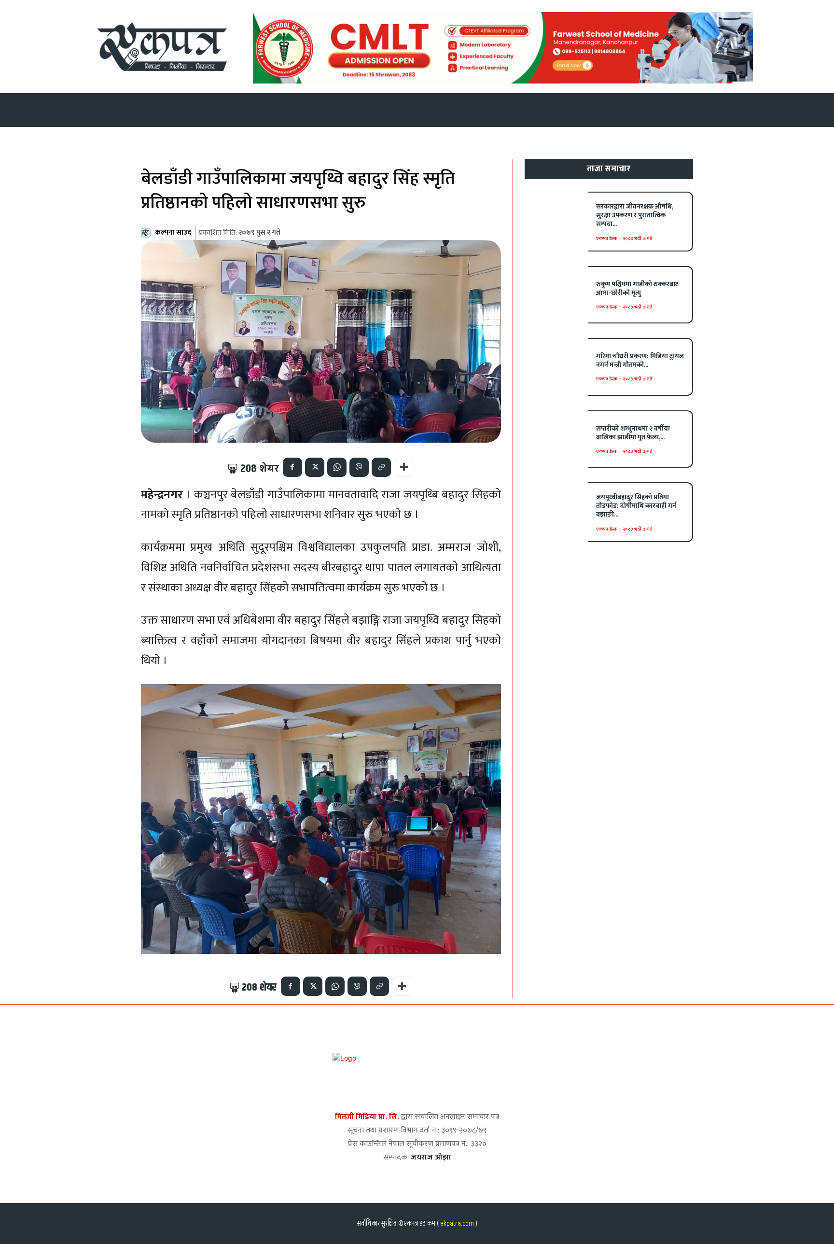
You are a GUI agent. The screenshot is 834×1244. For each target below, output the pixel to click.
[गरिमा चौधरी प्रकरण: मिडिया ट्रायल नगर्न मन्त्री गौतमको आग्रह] (557, 366)
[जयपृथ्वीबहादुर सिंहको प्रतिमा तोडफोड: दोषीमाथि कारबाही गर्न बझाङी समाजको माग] (557, 511)
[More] (404, 467)
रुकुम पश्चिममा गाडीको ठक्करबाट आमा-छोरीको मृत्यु (637, 288)
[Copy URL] (381, 467)
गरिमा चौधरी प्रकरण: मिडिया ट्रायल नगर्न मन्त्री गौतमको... (640, 360)
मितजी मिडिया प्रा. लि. (367, 1116)
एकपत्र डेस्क (606, 238)
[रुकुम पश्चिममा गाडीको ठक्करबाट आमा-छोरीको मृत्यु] (557, 294)
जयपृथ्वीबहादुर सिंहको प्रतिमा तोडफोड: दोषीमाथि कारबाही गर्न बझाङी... (636, 505)
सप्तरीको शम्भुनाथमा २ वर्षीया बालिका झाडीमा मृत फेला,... (633, 433)
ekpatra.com (456, 1223)
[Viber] (359, 467)
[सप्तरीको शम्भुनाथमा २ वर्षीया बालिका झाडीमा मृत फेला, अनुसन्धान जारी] (557, 439)
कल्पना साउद (173, 232)
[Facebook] (292, 467)
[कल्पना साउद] (147, 233)
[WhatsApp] (337, 467)
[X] (314, 467)
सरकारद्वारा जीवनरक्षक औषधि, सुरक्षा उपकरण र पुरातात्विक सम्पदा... (634, 215)
